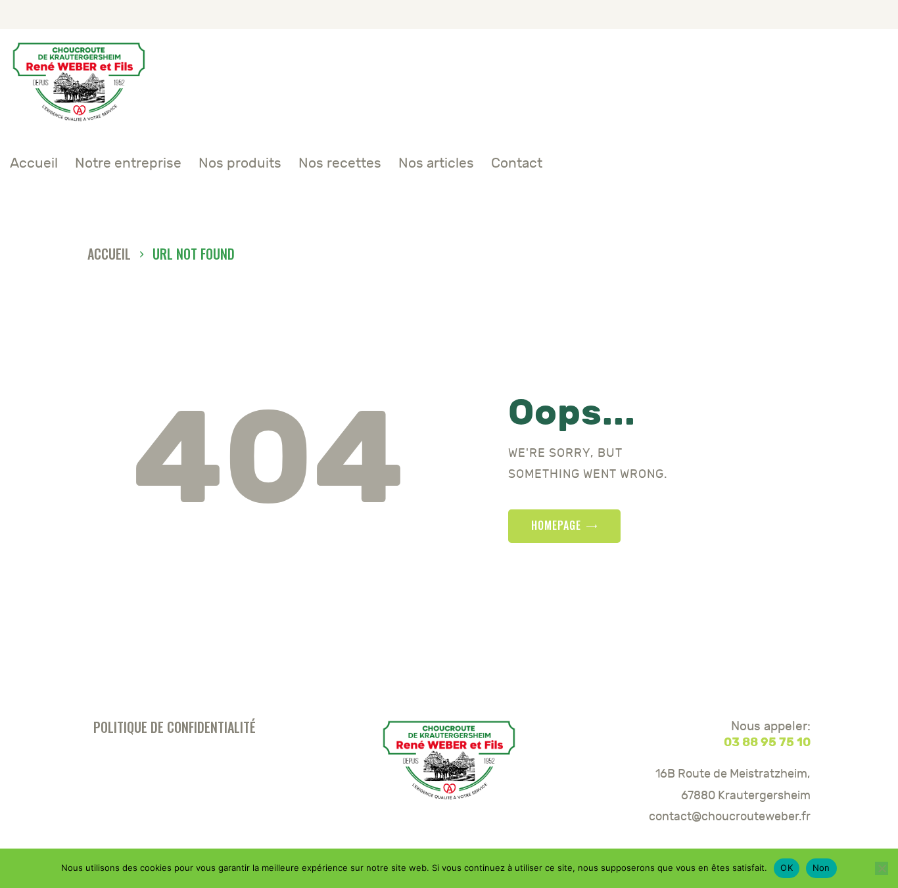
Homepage (556, 525)
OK (786, 867)
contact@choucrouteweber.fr (729, 817)
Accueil (109, 254)
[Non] (881, 868)
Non (821, 867)
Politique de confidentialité (174, 727)
